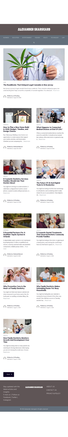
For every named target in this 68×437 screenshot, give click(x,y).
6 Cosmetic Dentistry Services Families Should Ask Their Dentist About (15, 181)
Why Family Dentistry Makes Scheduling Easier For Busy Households (48, 288)
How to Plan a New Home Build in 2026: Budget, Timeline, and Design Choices (16, 129)
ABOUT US (50, 387)
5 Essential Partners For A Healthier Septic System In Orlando (14, 235)
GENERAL (5, 124)
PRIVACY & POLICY (53, 393)
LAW (63, 37)
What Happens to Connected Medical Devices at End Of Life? (49, 128)
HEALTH (45, 37)
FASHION (37, 37)
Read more (56, 90)
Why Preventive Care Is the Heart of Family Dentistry (14, 287)
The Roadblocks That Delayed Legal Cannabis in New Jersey (28, 85)
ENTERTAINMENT (27, 37)
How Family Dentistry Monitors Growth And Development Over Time (16, 340)
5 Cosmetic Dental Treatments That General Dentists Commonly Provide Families (50, 235)
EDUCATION (15, 37)
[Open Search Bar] (34, 42)
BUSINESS (6, 37)
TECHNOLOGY (55, 37)
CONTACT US (51, 390)
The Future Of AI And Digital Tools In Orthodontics (48, 184)
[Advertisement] (34, 11)
